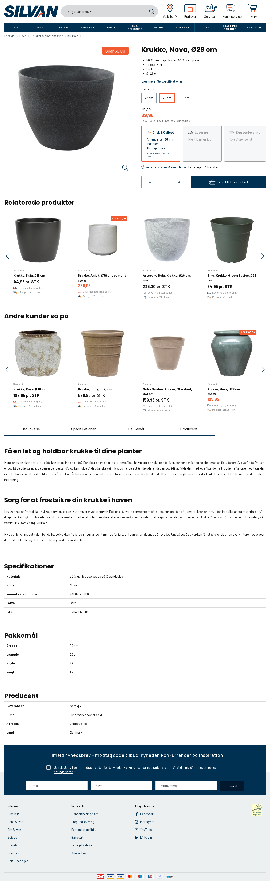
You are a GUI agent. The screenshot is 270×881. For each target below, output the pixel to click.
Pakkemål (136, 428)
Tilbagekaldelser (82, 845)
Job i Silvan (15, 822)
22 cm (149, 98)
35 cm (185, 98)
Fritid (63, 27)
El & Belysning (135, 27)
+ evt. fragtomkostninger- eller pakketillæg (165, 120)
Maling (159, 27)
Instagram (147, 822)
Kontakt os (78, 853)
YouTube (146, 829)
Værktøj (182, 27)
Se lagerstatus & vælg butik (165, 167)
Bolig (111, 27)
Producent (188, 428)
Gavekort (77, 837)
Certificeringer (18, 861)
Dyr (206, 27)
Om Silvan (14, 829)
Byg (16, 27)
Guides (12, 837)
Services (14, 853)
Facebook (147, 814)
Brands (13, 845)
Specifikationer (83, 428)
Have (39, 27)
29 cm (167, 98)
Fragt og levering (82, 822)
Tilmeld (232, 786)
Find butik (14, 814)
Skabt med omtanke (230, 27)
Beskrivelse (31, 428)
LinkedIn (146, 837)
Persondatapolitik (83, 829)
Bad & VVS (87, 27)
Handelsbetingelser (84, 814)
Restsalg (254, 27)
